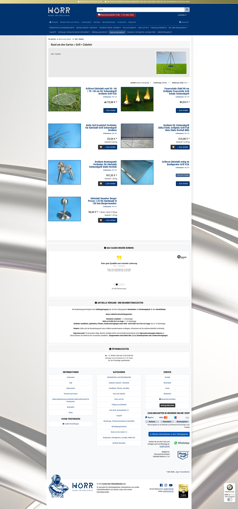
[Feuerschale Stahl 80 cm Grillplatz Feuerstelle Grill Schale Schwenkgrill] (137, 99)
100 (179, 83)
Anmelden (181, 15)
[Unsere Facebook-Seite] (161, 485)
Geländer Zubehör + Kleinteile (86, 28)
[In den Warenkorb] (101, 147)
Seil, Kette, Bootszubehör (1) (119, 410)
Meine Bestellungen (108, 22)
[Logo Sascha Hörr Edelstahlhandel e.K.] (70, 12)
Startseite (54, 22)
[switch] (229, 499)
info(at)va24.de (168, 491)
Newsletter (70, 407)
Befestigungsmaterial (99, 32)
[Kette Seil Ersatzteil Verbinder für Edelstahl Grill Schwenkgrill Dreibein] (64, 136)
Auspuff (52, 32)
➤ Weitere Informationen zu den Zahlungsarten (169, 434)
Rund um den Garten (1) (119, 432)
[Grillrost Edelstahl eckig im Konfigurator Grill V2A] (137, 172)
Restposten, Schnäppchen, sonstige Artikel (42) (119, 438)
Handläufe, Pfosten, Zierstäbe (109, 28)
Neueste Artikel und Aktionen (69, 22)
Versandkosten (184, 472)
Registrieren (132, 22)
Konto (167, 388)
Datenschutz (70, 388)
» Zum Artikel (110, 110)
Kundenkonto (121, 22)
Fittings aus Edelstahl (158, 28)
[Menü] (234, 484)
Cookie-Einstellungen (71, 424)
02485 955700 (165, 446)
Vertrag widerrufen (167, 405)
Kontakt (167, 377)
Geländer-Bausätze (164, 32)
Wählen (160, 83)
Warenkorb (185, 22)
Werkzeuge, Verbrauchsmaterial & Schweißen (73, 32)
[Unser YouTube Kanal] (171, 485)
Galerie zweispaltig (140, 83)
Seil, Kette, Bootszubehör (177, 28)
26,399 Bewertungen (119, 289)
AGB (70, 383)
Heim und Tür (143, 28)
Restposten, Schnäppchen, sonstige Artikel (141, 32)
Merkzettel (96, 22)
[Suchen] (187, 9)
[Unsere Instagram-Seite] (165, 485)
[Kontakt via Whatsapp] (181, 443)
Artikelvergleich (86, 22)
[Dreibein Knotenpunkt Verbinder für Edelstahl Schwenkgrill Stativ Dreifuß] (64, 172)
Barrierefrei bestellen (168, 399)
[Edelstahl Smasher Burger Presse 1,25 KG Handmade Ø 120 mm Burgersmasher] (64, 209)
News (71, 413)
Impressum (71, 377)
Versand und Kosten (71, 394)
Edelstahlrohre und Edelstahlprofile (61, 28)
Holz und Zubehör (129, 28)
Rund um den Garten (117, 32)
